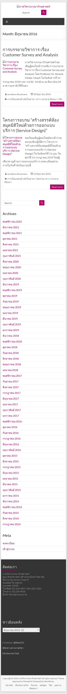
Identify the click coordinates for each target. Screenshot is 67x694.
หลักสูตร (43, 685)
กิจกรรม (40, 178)
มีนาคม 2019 (10, 318)
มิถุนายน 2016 (11, 444)
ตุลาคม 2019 (10, 295)
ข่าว (38, 99)
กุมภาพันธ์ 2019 (12, 324)
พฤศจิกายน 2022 (12, 221)
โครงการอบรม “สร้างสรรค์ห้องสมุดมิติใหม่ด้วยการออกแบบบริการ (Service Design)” (31, 125)
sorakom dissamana (17, 94)
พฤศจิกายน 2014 (12, 507)
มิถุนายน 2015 (11, 472)
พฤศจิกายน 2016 (12, 421)
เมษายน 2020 (10, 272)
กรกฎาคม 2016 (11, 438)
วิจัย (60, 99)
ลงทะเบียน (8, 543)
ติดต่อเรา (33, 688)
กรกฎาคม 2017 (11, 392)
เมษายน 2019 (10, 312)
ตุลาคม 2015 (10, 455)
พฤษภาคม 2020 (12, 267)
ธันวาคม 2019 (11, 284)
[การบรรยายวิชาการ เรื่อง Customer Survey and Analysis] (12, 61)
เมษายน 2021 (10, 250)
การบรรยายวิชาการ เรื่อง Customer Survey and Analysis (30, 52)
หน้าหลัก (9, 685)
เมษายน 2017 (10, 404)
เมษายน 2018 (10, 369)
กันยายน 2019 (11, 301)
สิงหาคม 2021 (11, 244)
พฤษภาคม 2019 (12, 307)
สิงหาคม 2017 (11, 387)
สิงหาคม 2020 (11, 261)
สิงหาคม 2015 (11, 461)
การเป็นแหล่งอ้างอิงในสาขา (21, 99)
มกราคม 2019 (11, 330)
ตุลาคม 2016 (10, 427)
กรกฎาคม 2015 (11, 467)
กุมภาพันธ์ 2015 (12, 489)
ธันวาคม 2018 (11, 335)
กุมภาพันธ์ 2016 (12, 449)
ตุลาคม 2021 (10, 238)
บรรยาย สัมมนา (49, 99)
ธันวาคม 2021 (11, 227)
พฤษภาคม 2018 (12, 364)
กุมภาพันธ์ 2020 (12, 278)
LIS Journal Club (11, 653)
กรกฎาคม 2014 (11, 524)
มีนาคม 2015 (10, 484)
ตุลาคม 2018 (10, 347)
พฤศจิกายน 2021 (12, 232)
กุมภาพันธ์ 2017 (12, 409)
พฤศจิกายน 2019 (12, 290)
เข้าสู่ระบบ (8, 548)
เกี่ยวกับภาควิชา (22, 685)
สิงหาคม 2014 (11, 518)
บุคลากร (57, 685)
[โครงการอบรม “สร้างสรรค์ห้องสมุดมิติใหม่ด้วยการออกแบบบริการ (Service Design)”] (12, 137)
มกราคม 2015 (11, 495)
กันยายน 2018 (11, 352)
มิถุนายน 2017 (11, 398)
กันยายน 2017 (11, 381)
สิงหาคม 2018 (11, 358)
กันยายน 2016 (11, 432)
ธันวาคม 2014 (11, 501)
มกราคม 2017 (11, 415)
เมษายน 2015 (10, 478)
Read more (57, 104)
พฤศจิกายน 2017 (12, 375)
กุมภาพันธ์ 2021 (12, 255)
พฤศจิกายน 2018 (12, 341)
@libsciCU (18, 642)
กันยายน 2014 (11, 512)
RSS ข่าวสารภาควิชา (13, 648)
